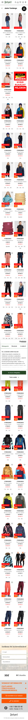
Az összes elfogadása (14, 372)
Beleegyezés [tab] (5, 346)
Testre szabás (13, 377)
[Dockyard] (8, 2)
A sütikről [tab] (23, 346)
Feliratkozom (14, 666)
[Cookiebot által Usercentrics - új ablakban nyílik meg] (19, 342)
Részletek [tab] (14, 346)
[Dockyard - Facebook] (5, 708)
